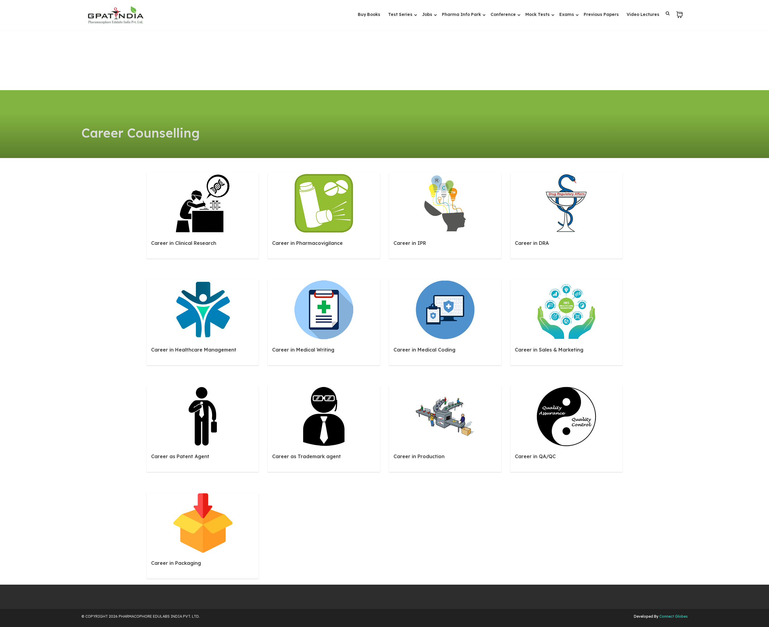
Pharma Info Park (462, 14)
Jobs (427, 14)
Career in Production (419, 456)
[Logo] (115, 15)
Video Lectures (643, 14)
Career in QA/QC (535, 456)
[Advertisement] (384, 45)
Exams (567, 14)
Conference (504, 14)
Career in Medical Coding (424, 350)
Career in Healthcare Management (193, 350)
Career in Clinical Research (183, 243)
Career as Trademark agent (306, 456)
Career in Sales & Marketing (549, 350)
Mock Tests (538, 14)
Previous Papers (601, 14)
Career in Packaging (176, 563)
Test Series (401, 14)
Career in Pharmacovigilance (307, 243)
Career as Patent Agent (180, 456)
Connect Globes (673, 616)
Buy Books (369, 14)
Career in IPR (410, 243)
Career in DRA (532, 243)
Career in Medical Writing (303, 350)
